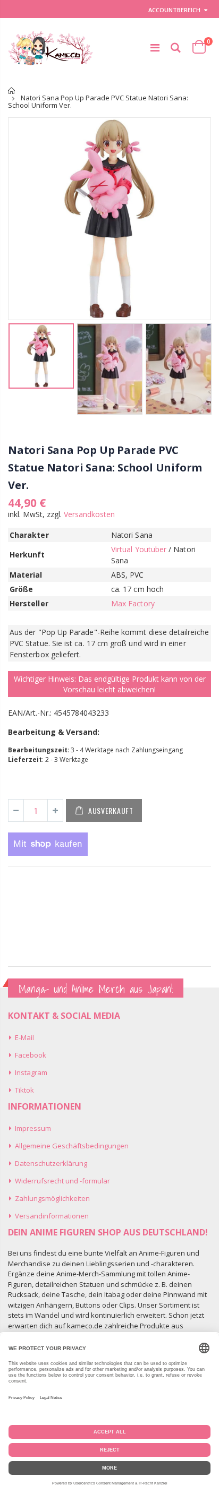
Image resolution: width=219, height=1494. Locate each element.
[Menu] (154, 47)
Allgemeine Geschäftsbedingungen (72, 1145)
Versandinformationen (52, 1216)
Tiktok (24, 1090)
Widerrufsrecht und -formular (62, 1181)
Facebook (30, 1055)
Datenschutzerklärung (51, 1163)
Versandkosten (89, 514)
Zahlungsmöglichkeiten (52, 1198)
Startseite (12, 90)
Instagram (31, 1072)
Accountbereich (174, 10)
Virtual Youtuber (138, 549)
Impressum (33, 1128)
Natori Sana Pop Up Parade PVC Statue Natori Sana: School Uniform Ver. (105, 467)
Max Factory (133, 603)
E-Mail (24, 1037)
